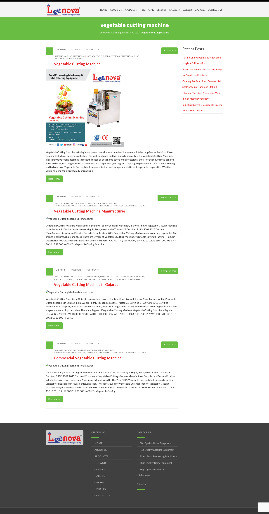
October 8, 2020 (168, 271)
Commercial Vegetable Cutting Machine (88, 358)
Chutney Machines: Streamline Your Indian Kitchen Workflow (201, 95)
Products (76, 49)
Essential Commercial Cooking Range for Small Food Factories (202, 72)
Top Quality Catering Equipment (157, 449)
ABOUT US (100, 449)
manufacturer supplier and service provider (76, 206)
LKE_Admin (61, 49)
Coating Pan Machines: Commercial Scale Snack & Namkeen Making (201, 84)
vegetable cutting (101, 56)
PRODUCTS (101, 456)
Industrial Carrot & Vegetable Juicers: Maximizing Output (202, 107)
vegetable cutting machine (125, 56)
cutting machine (63, 56)
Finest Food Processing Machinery (158, 456)
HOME (98, 443)
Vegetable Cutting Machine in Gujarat (86, 284)
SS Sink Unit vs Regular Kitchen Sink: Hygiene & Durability (201, 60)
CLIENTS (99, 469)
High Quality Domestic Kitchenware (151, 472)
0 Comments (92, 49)
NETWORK (100, 462)
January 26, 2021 (168, 198)
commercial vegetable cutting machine (75, 350)
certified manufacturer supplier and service (77, 203)
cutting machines (82, 56)
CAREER (99, 482)
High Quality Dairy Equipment (156, 462)
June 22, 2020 (170, 345)
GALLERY (99, 475)
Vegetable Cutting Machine (77, 64)
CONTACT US (102, 495)
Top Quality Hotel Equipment (155, 443)
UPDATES (100, 488)
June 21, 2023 (170, 50)
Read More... (54, 178)
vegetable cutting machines (68, 59)
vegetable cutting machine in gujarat (121, 279)
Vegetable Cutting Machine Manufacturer (89, 211)
